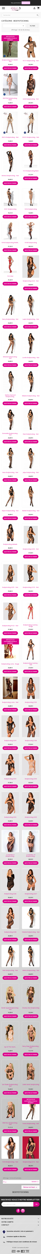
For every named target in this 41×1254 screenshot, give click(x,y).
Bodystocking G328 (10, 932)
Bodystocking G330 (31, 779)
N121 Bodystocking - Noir (31, 61)
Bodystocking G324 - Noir (31, 281)
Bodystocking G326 (10, 894)
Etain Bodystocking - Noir (31, 434)
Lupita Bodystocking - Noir (31, 319)
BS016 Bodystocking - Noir (30, 137)
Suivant (35, 1182)
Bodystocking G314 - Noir (31, 1162)
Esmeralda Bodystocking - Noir (10, 434)
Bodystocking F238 (31, 740)
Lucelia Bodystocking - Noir (30, 357)
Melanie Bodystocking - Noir (31, 396)
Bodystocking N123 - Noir (10, 626)
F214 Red (10, 276)
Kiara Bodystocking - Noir (10, 472)
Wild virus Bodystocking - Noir (10, 1123)
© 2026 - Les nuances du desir (20, 1247)
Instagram (23, 1211)
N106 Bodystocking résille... (10, 242)
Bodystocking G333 (10, 779)
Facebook (18, 1211)
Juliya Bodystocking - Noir (31, 472)
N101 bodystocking (10, 209)
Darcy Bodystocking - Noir (10, 319)
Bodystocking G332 (10, 817)
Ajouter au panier (10, 68)
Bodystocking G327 (31, 894)
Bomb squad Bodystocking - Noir (10, 1008)
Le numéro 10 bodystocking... (30, 855)
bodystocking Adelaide (10, 544)
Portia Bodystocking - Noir (31, 1123)
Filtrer (32, 26)
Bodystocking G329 (31, 817)
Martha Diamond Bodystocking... (10, 395)
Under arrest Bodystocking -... (31, 1085)
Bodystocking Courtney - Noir (30, 663)
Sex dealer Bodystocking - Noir (10, 1085)
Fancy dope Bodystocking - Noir (30, 1047)
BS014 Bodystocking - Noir (10, 137)
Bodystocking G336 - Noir (31, 549)
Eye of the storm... (10, 1047)
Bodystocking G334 (10, 740)
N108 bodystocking (31, 242)
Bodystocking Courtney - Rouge (30, 625)
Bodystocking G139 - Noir (31, 587)
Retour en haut (30, 1187)
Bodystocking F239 (31, 702)
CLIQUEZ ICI (26, 3)
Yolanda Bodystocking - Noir (31, 932)
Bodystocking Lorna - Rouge (10, 664)
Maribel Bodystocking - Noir (30, 511)
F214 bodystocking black (31, 171)
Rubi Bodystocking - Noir (10, 970)
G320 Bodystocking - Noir (31, 99)
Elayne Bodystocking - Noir (10, 511)
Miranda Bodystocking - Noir (10, 357)
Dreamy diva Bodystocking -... (30, 1008)
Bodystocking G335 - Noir (10, 587)
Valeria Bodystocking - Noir (30, 970)
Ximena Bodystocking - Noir (10, 175)
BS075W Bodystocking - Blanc (10, 99)
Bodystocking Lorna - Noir (10, 702)
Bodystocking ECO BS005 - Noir (10, 60)
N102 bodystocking (31, 209)
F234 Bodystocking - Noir (10, 1162)
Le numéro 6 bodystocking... (10, 855)
